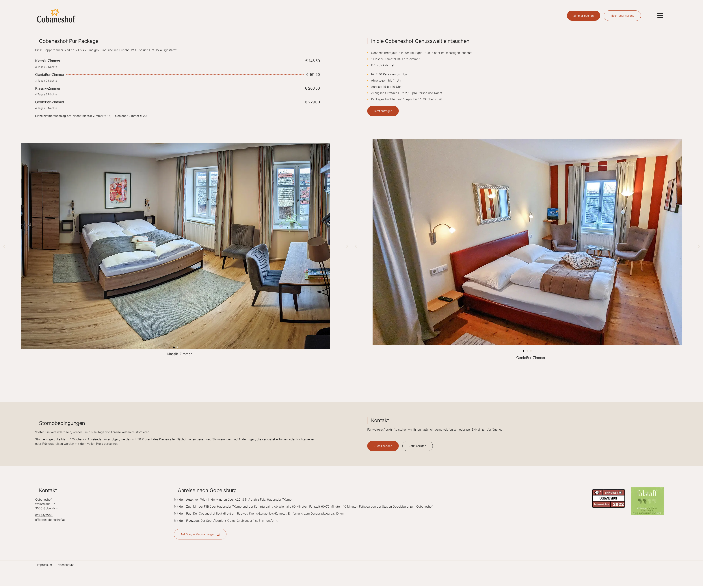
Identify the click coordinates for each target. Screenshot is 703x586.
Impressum (44, 565)
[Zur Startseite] (56, 15)
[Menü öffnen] (660, 15)
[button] (4, 246)
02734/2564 (44, 515)
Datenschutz (65, 565)
